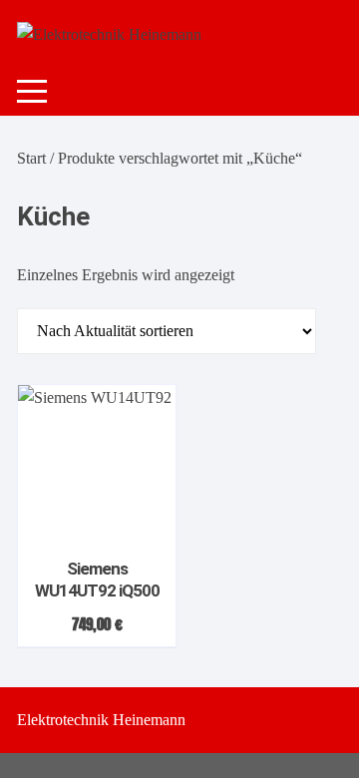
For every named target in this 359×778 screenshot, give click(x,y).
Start (31, 158)
